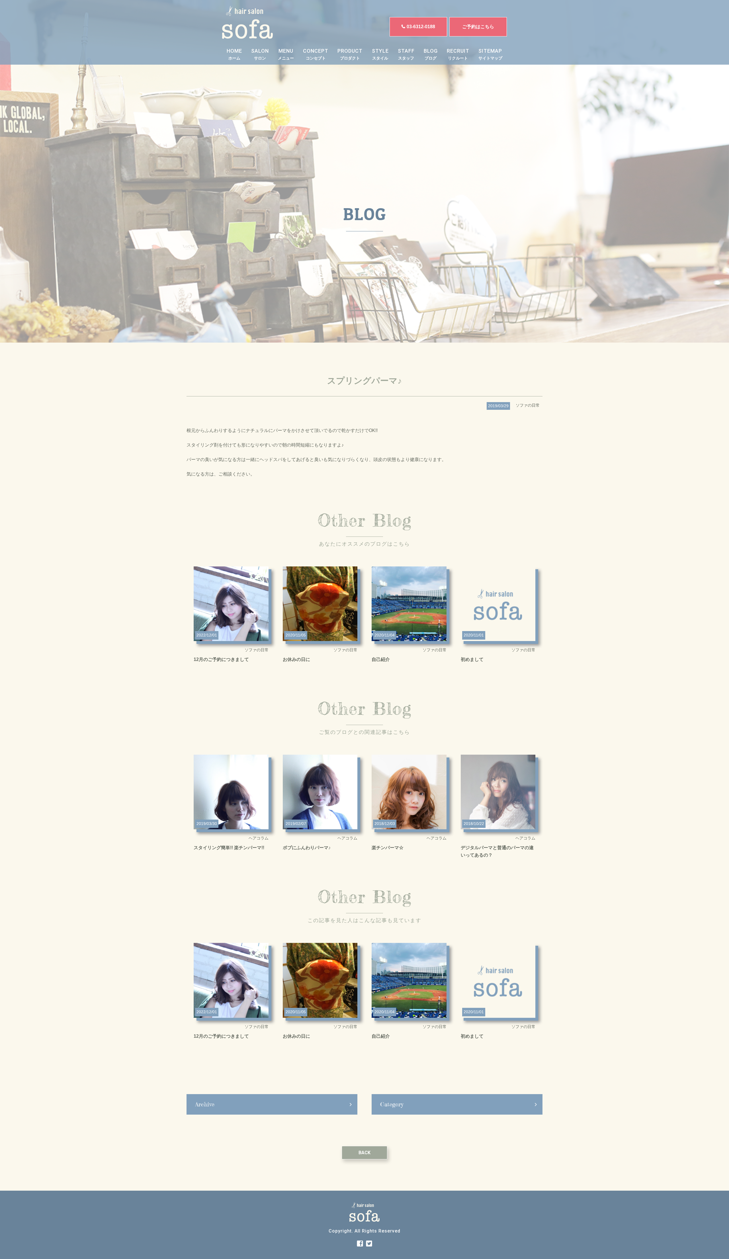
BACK (364, 1152)
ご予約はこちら (478, 26)
